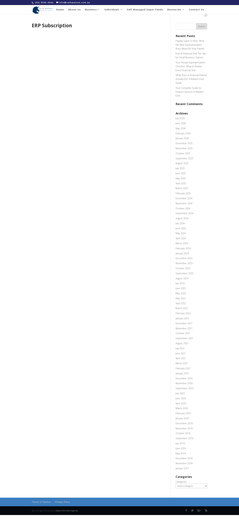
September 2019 (184, 438)
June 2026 (181, 123)
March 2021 (182, 363)
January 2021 (182, 373)
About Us (74, 9)
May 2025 (181, 178)
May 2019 (181, 453)
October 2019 (183, 433)
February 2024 (183, 248)
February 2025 (183, 193)
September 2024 (184, 213)
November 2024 (184, 203)
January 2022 (182, 318)
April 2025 (181, 183)
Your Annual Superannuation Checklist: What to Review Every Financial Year (190, 66)
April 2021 (181, 358)
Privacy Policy (62, 501)
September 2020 (184, 388)
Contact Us (196, 9)
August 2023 (182, 278)
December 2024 (184, 198)
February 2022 (183, 313)
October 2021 (183, 333)
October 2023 (183, 268)
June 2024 (181, 228)
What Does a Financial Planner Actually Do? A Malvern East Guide (191, 79)
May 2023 (181, 293)
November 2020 (184, 383)
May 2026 (181, 128)
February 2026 (183, 133)
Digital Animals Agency (67, 510)
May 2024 (181, 233)
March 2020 (182, 408)
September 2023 (184, 273)
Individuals (111, 9)
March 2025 (182, 188)
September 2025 (184, 158)
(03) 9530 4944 (44, 2)
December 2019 (184, 423)
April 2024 (181, 238)
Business (91, 9)
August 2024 (182, 218)
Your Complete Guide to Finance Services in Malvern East (190, 91)
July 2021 (180, 348)
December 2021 (184, 323)
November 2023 (184, 263)
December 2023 (184, 258)
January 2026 (182, 138)
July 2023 (180, 283)
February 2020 (183, 413)
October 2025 (183, 153)
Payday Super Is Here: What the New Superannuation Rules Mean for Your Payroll (190, 44)
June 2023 (181, 288)
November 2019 (184, 428)
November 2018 (184, 463)
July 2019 (180, 443)
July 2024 (180, 223)
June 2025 (181, 173)
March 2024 (182, 243)
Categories (181, 481)
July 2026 (180, 118)
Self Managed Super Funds (145, 9)
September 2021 (184, 338)
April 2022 (181, 303)
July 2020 (180, 393)
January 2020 (182, 418)
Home (60, 9)
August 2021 (182, 343)
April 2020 (181, 403)
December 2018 (184, 458)
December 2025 (184, 143)
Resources (174, 9)
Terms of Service (41, 501)
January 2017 (182, 468)
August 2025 (182, 163)
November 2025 (184, 148)
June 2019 (181, 448)
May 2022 (181, 298)
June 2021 (181, 353)
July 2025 (180, 168)
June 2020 (181, 398)
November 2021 (184, 328)
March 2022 (182, 308)
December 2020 (184, 378)
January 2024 (182, 253)
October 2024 (183, 208)
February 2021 (183, 368)
